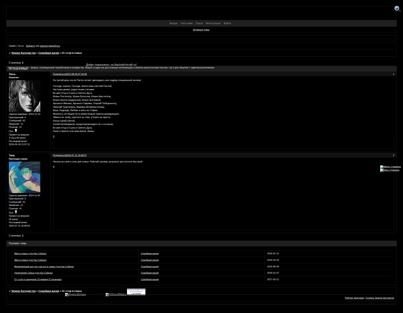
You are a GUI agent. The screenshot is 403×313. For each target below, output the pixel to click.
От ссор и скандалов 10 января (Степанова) (38, 279)
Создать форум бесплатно (380, 298)
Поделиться (59, 155)
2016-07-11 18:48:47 (76, 155)
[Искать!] (397, 9)
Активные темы (201, 29)
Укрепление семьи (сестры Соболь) (33, 273)
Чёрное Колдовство (23, 53)
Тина (12, 155)
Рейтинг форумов (354, 298)
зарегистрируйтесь (50, 46)
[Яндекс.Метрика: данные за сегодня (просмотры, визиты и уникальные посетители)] (75, 294)
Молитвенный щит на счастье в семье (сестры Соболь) (44, 266)
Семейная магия (48, 53)
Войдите (30, 46)
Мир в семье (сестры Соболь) (30, 253)
